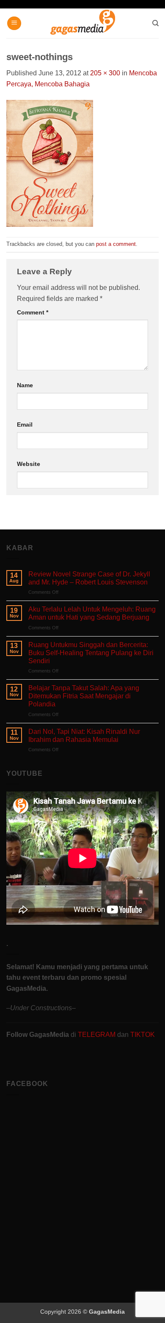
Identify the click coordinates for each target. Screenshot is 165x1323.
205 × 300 (105, 73)
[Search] (155, 23)
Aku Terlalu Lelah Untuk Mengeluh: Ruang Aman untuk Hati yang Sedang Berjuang (92, 613)
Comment (32, 312)
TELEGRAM (97, 1034)
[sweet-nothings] (49, 162)
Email (25, 424)
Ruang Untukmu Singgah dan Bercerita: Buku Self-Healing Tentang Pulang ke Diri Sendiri (91, 652)
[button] (14, 23)
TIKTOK (142, 1034)
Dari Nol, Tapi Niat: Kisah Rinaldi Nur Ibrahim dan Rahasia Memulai (84, 735)
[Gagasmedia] (82, 23)
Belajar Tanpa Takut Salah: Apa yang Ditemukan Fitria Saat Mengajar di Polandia (83, 696)
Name (25, 385)
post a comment (116, 244)
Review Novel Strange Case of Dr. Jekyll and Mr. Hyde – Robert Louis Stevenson (89, 578)
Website (28, 463)
